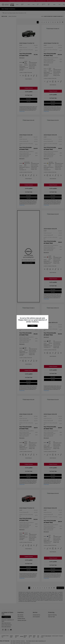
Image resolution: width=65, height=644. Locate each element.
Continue (32, 325)
